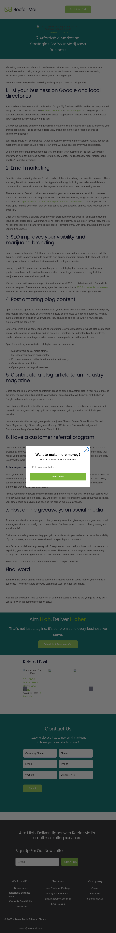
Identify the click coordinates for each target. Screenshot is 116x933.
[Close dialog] (86, 449)
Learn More (58, 476)
